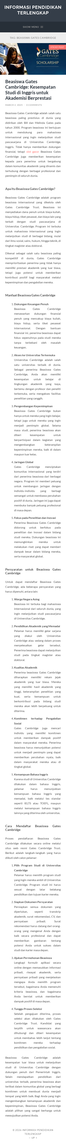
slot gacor (32, 151)
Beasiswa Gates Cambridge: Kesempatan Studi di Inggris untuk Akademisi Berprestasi (30, 90)
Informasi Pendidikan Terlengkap (33, 9)
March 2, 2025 (14, 105)
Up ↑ (34, 1137)
